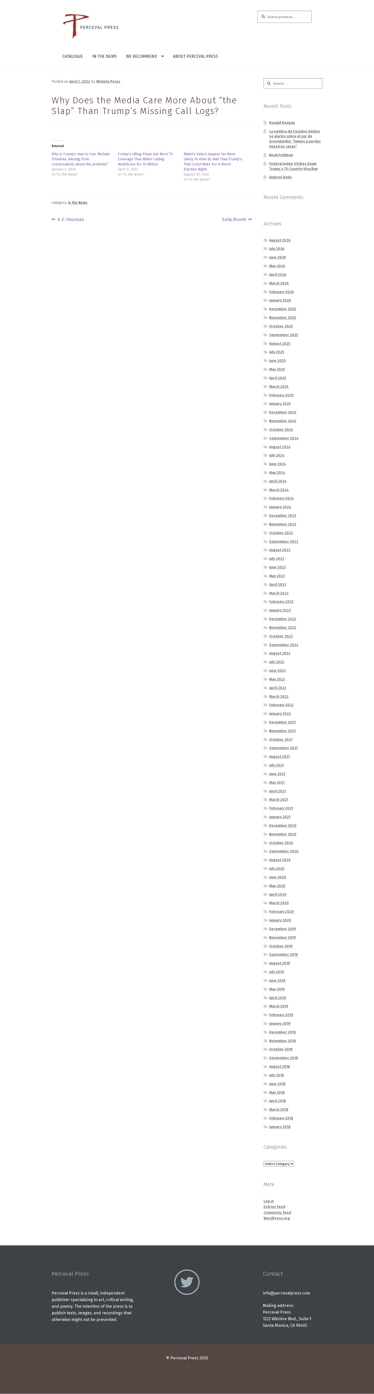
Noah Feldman (281, 155)
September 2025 (283, 335)
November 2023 (282, 524)
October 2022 (281, 636)
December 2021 (282, 722)
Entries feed (274, 1207)
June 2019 (277, 980)
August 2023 (279, 550)
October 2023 (281, 533)
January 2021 (279, 817)
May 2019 (277, 989)
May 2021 (276, 782)
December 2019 (282, 929)
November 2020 (282, 834)
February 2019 (281, 1015)
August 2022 (279, 653)
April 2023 (277, 584)
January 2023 (280, 610)
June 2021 (277, 774)
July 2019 (276, 972)
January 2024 (280, 507)
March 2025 (279, 387)
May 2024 (277, 473)
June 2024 (277, 464)
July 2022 (276, 662)
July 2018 (276, 1075)
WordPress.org (277, 1218)
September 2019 (283, 954)
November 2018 (282, 1041)
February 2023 (281, 602)
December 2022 (282, 619)
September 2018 (283, 1058)
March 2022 (279, 696)
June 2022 (277, 670)
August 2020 (280, 860)
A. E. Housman (70, 220)
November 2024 (282, 421)
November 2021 (282, 731)
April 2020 (277, 894)
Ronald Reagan (282, 123)
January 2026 (280, 300)
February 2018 (281, 1118)
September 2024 (283, 438)
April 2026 (277, 275)
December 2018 (282, 1032)
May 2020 (277, 886)
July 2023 (276, 559)
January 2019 (280, 1023)
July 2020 (276, 868)
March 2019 (278, 1006)
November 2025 (282, 318)
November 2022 (282, 627)
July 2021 (276, 765)
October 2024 (281, 430)
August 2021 (279, 757)
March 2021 (278, 800)
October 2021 (280, 739)
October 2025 (281, 326)
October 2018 (281, 1049)
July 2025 (276, 352)
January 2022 (280, 714)
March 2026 (279, 283)
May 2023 (277, 576)
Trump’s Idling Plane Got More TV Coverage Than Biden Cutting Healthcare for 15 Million (145, 159)
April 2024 (277, 481)
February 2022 (281, 705)
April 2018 (277, 1101)
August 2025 (279, 344)
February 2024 (281, 498)
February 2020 (281, 911)
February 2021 (281, 808)
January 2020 (280, 920)
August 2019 (279, 963)
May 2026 (277, 266)
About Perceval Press (195, 56)
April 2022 (277, 688)
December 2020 (282, 825)
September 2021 (283, 748)
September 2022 (283, 645)
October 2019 (281, 946)
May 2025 (277, 369)
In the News (104, 56)
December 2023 (282, 516)
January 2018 (280, 1127)
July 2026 (276, 249)
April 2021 (277, 791)
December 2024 (282, 412)
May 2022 (277, 679)
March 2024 (279, 490)
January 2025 (280, 404)
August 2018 (279, 1066)
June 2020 (277, 877)
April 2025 (277, 378)
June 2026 (277, 257)
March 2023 (279, 593)
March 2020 (279, 903)
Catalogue (72, 56)
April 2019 (277, 998)
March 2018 (278, 1109)
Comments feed (277, 1213)
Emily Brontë (234, 220)
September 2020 (283, 851)
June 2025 (277, 361)
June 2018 (277, 1084)
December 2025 (282, 309)
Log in (269, 1201)
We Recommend (141, 56)
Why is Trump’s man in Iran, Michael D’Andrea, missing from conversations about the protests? (81, 159)
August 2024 (280, 447)
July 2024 (276, 455)
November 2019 (282, 937)
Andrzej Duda (280, 177)
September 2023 (283, 541)
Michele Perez (108, 81)
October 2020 (281, 843)
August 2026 (280, 240)
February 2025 (281, 395)
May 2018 (277, 1092)
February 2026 (281, 292)
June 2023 (277, 567)
